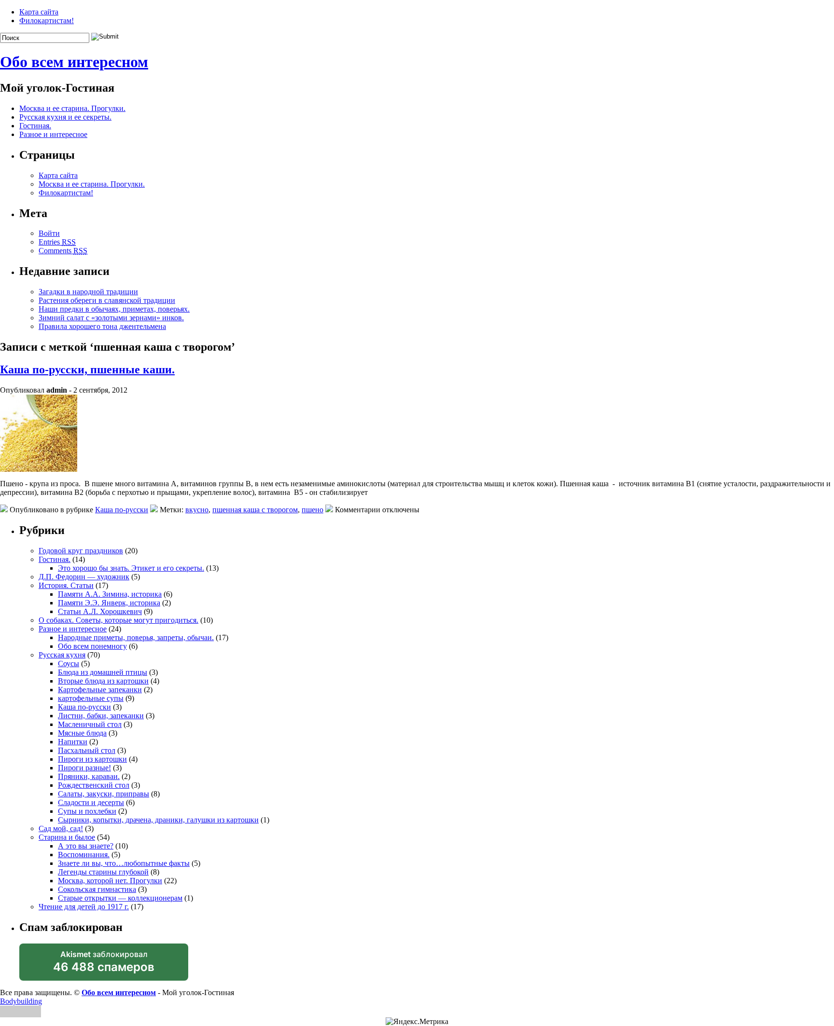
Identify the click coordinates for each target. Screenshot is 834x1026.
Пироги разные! (84, 768)
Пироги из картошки (92, 759)
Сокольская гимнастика (97, 889)
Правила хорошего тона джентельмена (102, 326)
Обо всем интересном (74, 61)
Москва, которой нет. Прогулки (110, 880)
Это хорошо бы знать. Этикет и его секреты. (131, 568)
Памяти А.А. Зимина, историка (110, 594)
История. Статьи (66, 585)
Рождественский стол (93, 785)
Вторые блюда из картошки (103, 681)
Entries (57, 242)
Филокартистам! (46, 20)
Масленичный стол (90, 724)
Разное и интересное (53, 134)
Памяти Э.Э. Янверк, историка (109, 603)
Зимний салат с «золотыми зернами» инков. (111, 318)
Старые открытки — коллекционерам (120, 898)
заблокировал (103, 965)
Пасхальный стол (86, 750)
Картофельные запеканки (100, 689)
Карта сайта (38, 12)
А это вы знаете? (85, 846)
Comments (63, 250)
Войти (49, 233)
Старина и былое (67, 837)
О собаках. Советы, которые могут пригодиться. (118, 620)
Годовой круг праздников (81, 551)
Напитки (72, 742)
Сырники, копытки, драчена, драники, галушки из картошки (158, 820)
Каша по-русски (121, 510)
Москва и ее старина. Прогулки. (72, 108)
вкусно (196, 510)
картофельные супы (91, 698)
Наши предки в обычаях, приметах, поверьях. (114, 309)
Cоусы (68, 663)
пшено (312, 510)
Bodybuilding (21, 1001)
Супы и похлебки (87, 811)
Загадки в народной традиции (88, 291)
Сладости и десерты (91, 802)
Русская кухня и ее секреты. (65, 117)
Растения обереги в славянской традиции (107, 300)
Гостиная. (35, 126)
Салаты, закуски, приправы (103, 794)
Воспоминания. (84, 854)
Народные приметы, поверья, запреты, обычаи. (136, 637)
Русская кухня (62, 655)
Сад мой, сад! (61, 828)
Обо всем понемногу (92, 646)
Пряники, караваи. (89, 776)
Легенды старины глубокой (103, 872)
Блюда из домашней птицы (102, 672)
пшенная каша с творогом (255, 510)
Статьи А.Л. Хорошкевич (100, 611)
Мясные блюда (82, 733)
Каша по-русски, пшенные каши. (87, 369)
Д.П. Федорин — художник (84, 577)
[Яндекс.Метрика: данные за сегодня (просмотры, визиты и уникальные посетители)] (417, 1021)
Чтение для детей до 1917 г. (84, 907)
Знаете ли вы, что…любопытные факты (124, 863)
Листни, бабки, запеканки (101, 715)
